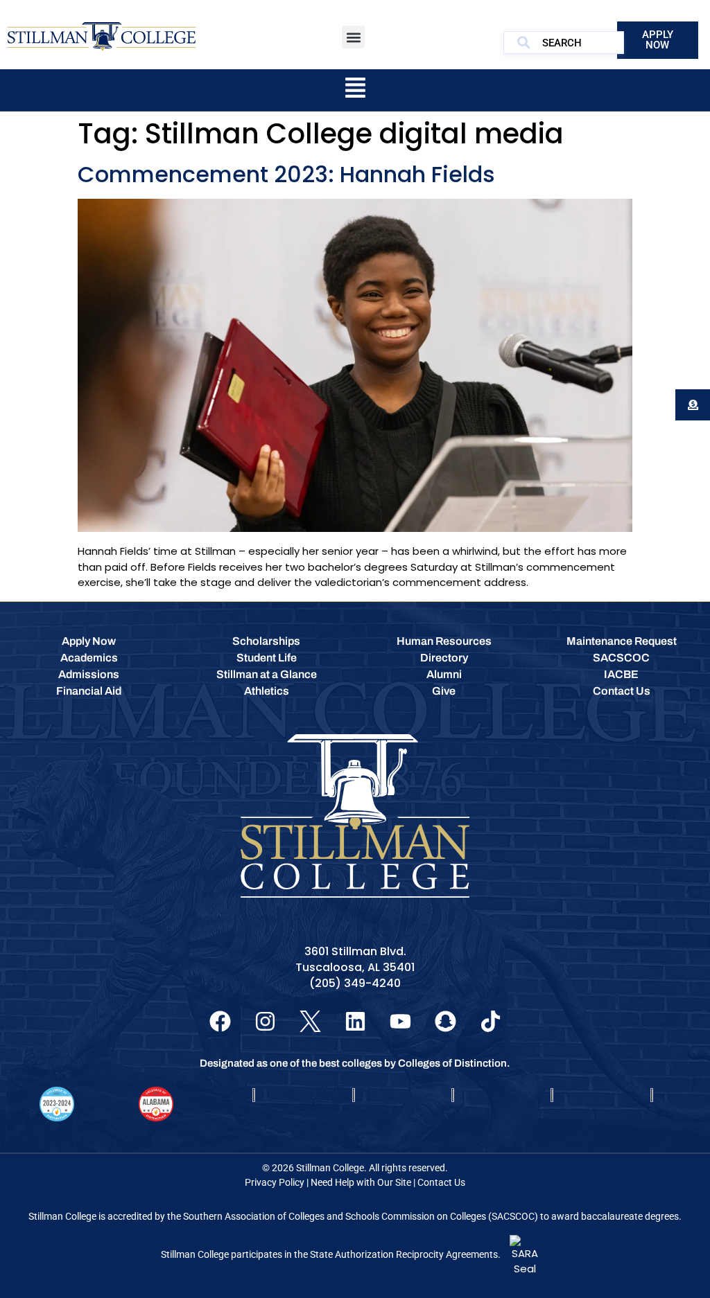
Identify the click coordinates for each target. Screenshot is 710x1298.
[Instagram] (265, 1021)
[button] (353, 37)
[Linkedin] (355, 1021)
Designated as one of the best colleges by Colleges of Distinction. (355, 1063)
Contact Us (441, 1182)
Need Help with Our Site (361, 1182)
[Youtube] (400, 1021)
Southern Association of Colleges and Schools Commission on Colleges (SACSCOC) (360, 1216)
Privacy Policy (274, 1182)
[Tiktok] (490, 1021)
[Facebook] (220, 1021)
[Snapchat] (445, 1021)
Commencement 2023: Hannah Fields (286, 174)
